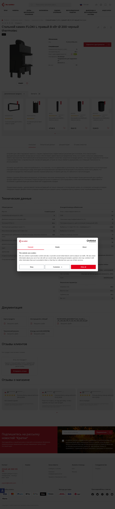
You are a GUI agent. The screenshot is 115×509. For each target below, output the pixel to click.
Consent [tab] (30, 247)
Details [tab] (57, 247)
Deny (31, 267)
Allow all (83, 267)
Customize (56, 267)
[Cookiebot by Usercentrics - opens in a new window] (88, 241)
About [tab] (84, 247)
